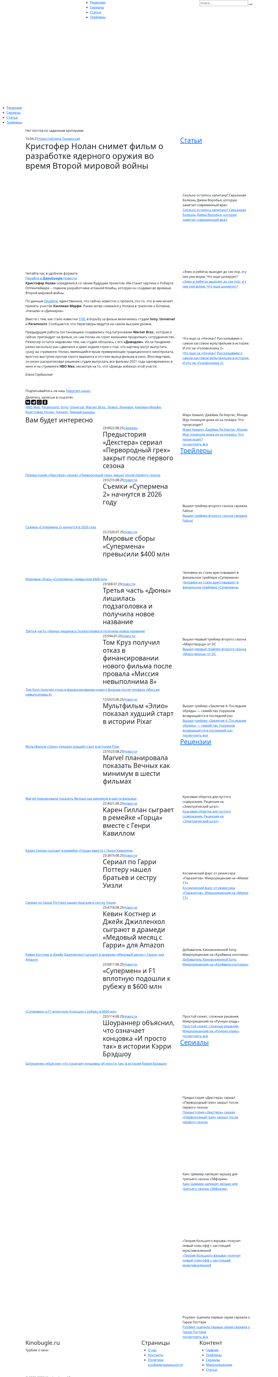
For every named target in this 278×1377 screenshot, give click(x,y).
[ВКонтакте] (27, 402)
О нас (152, 1350)
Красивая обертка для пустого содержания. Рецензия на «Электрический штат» (207, 816)
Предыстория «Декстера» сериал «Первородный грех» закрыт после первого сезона (92, 475)
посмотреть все (195, 444)
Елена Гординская (66, 138)
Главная (212, 1350)
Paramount (50, 407)
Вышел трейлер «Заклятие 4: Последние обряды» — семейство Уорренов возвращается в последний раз (214, 725)
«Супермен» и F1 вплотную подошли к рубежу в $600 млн (70, 1011)
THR (82, 319)
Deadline (51, 301)
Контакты (155, 1355)
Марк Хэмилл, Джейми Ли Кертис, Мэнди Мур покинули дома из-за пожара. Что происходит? (215, 434)
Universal (77, 407)
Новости (45, 138)
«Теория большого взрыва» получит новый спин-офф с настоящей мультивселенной (212, 1260)
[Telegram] (33, 402)
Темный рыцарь (82, 412)
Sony (64, 407)
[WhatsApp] (39, 402)
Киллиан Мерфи (148, 407)
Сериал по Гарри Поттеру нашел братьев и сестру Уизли (70, 902)
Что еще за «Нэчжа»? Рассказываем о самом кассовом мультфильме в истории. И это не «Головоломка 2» (216, 358)
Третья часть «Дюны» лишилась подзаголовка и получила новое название (85, 631)
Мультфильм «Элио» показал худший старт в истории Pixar (72, 746)
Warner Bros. (96, 407)
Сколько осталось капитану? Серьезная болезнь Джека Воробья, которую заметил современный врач (214, 215)
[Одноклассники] (45, 402)
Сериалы (14, 112)
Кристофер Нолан (39, 412)
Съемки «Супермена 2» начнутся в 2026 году (60, 527)
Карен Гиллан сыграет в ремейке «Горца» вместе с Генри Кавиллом (78, 850)
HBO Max (32, 407)
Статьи (12, 117)
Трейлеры (14, 122)
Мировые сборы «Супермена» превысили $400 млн (66, 579)
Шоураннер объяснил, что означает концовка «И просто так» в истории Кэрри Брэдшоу (96, 1063)
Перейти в (38, 278)
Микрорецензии (219, 1365)
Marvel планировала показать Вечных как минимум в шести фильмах (81, 798)
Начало (62, 412)
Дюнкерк (126, 407)
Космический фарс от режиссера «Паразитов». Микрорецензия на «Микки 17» (215, 893)
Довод (113, 407)
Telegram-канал (78, 391)
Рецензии (14, 107)
